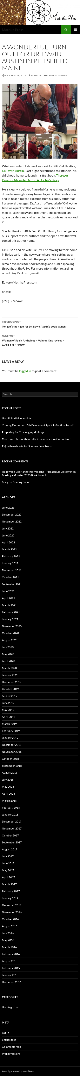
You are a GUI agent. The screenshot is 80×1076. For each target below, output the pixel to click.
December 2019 (11, 682)
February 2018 (11, 807)
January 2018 (10, 814)
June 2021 (8, 591)
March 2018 (9, 800)
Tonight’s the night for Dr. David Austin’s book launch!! (35, 324)
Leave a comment (58, 75)
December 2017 (11, 821)
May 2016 (8, 940)
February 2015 (11, 968)
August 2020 (9, 640)
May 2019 (8, 709)
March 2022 (9, 549)
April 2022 (8, 542)
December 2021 (11, 570)
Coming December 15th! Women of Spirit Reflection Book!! (38, 425)
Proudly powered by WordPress (18, 1071)
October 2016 (10, 919)
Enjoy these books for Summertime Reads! (27, 446)
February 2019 (11, 730)
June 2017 (8, 863)
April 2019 (8, 716)
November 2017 (12, 828)
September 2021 (12, 584)
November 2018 (12, 751)
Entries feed (9, 1039)
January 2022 (10, 563)
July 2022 (8, 528)
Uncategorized (10, 1007)
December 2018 (11, 744)
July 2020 (8, 647)
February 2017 (11, 891)
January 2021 (10, 619)
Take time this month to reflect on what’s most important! (36, 439)
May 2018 (8, 786)
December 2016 (11, 905)
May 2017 (8, 870)
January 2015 (10, 975)
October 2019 (10, 689)
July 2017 (8, 856)
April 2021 (8, 598)
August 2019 (9, 696)
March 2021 (9, 605)
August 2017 (9, 849)
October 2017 (10, 835)
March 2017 (9, 884)
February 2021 (11, 612)
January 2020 (10, 675)
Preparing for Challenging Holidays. (23, 432)
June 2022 (8, 535)
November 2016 (12, 912)
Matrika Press (12, 30)
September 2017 (12, 842)
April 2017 (8, 877)
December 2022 (11, 514)
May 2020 (8, 654)
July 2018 (8, 779)
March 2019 (9, 723)
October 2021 (10, 577)
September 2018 (12, 765)
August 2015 (9, 961)
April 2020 (8, 661)
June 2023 (8, 507)
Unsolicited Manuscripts (16, 418)
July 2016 (8, 933)
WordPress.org (11, 1053)
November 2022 (12, 521)
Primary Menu (75, 29)
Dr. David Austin (13, 170)
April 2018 (8, 793)
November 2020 (12, 626)
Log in (5, 1032)
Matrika (36, 75)
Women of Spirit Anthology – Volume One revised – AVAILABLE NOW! (33, 340)
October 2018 (10, 758)
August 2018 (9, 772)
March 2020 (9, 668)
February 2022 (11, 556)
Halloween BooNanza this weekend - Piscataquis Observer (37, 471)
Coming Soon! (21, 482)
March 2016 (9, 947)
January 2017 (10, 898)
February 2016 (11, 954)
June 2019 (8, 702)
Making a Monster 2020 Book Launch (24, 475)
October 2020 (10, 633)
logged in (25, 371)
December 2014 (11, 982)
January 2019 (10, 737)
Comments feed (11, 1046)
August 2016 (9, 926)
